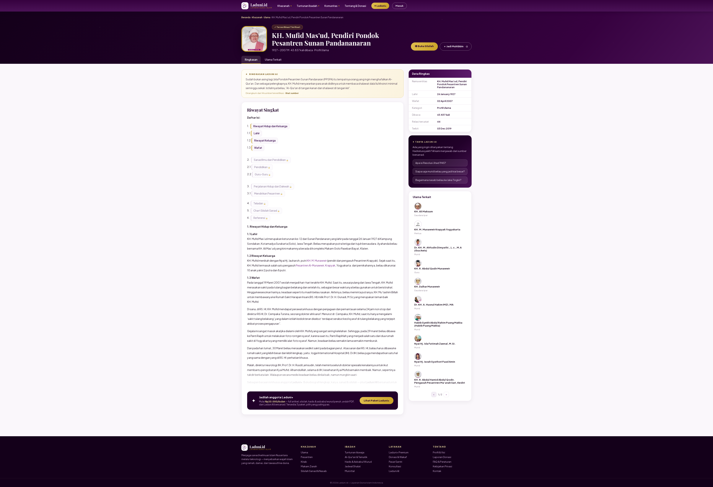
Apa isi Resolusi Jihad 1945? (430, 162)
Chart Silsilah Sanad (265, 210)
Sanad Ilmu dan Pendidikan (270, 159)
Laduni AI (394, 471)
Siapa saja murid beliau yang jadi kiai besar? (440, 171)
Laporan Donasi (442, 457)
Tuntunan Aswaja (354, 452)
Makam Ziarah (309, 466)
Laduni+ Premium (398, 452)
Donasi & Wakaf (398, 457)
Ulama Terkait (273, 59)
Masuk (399, 5)
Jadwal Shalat (353, 466)
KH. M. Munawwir (317, 260)
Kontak (437, 471)
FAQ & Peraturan (442, 461)
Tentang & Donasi (355, 5)
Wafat (258, 147)
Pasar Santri (395, 461)
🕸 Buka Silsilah (424, 46)
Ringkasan (251, 59)
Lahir (257, 133)
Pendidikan (261, 167)
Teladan (258, 203)
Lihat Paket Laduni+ (376, 400)
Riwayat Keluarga (265, 140)
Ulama (267, 17)
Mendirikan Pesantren (267, 193)
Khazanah (257, 17)
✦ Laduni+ (380, 5)
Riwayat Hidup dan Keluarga (270, 126)
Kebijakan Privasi (442, 466)
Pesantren (307, 457)
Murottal (350, 471)
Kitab (304, 461)
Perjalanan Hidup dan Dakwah (271, 186)
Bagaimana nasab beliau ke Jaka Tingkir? (438, 180)
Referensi (259, 217)
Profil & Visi (439, 452)
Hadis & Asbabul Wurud (358, 461)
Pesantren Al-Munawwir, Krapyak (315, 265)
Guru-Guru (261, 174)
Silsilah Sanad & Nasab (314, 471)
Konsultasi (395, 466)
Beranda (245, 17)
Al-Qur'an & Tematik (356, 457)
